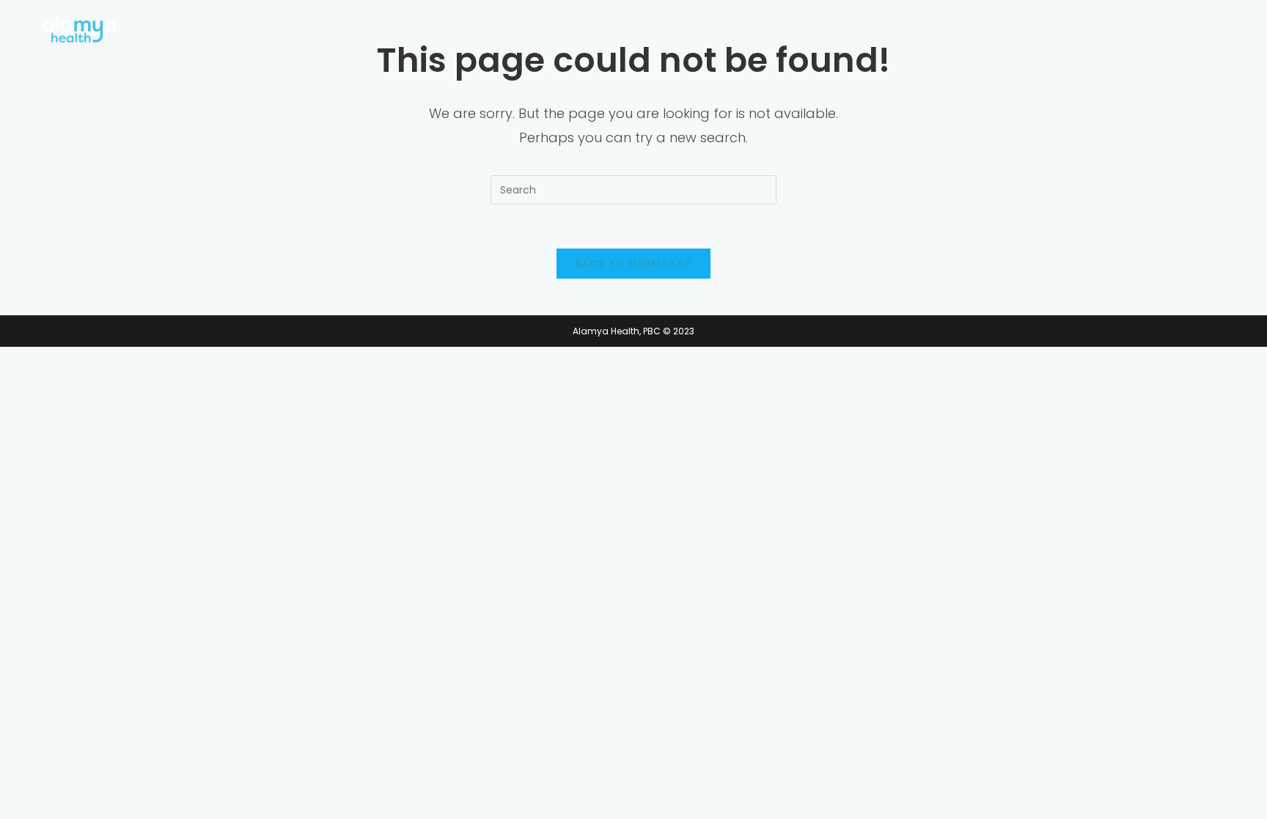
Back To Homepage (634, 264)
